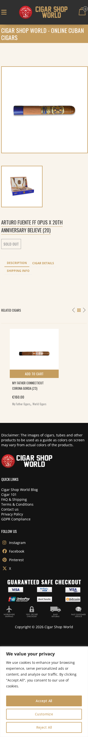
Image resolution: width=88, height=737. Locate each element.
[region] (44, 691)
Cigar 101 (9, 494)
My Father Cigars (21, 404)
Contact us (10, 509)
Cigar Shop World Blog (19, 489)
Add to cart (34, 373)
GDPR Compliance (16, 519)
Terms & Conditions (17, 504)
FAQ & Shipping (14, 499)
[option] (44, 366)
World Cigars (39, 404)
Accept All (44, 700)
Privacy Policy (12, 514)
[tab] (17, 263)
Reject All (44, 727)
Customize (44, 714)
